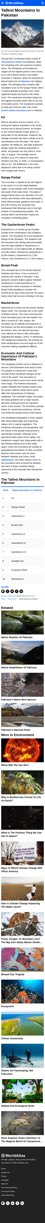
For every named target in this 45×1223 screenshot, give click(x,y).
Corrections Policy (8, 1191)
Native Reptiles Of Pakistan (17, 637)
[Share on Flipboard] (3, 591)
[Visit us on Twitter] (12, 1203)
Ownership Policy (7, 1195)
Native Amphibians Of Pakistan (19, 667)
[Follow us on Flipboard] (3, 1203)
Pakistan (25, 81)
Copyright (5, 1180)
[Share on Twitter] (12, 591)
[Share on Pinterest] (16, 591)
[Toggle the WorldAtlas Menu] (2, 3)
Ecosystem (7, 1006)
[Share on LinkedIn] (21, 591)
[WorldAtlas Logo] (15, 3)
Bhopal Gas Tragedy (12, 974)
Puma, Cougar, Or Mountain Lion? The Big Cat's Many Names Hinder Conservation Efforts (20, 942)
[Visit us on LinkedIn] (22, 1203)
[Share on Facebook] (7, 591)
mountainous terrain (11, 62)
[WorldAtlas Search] (42, 3)
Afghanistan (7, 460)
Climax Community (12, 1038)
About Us (4, 1184)
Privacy (4, 1176)
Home (3, 1169)
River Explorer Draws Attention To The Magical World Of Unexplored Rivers (20, 1141)
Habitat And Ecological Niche (17, 1106)
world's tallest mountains (14, 110)
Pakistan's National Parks (15, 730)
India (32, 456)
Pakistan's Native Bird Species (18, 699)
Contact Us (5, 1172)
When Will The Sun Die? (15, 765)
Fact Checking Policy (9, 1188)
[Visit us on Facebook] (8, 1203)
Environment (31, 596)
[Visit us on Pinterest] (17, 1203)
